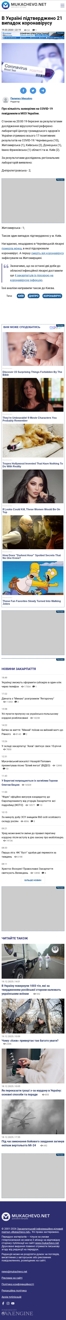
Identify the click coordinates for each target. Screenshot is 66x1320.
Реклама (32, 35)
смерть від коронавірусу (47, 253)
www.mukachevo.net (47, 1243)
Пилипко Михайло (21, 98)
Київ (21, 295)
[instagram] (8, 1304)
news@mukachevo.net (14, 1271)
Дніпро (33, 295)
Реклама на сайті (12, 1277)
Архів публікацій (11, 1296)
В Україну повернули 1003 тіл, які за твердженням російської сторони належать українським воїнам (31, 989)
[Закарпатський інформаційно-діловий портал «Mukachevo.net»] (24, 5)
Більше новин (33, 880)
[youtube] (12, 1304)
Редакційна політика (14, 1290)
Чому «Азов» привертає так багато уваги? (30, 1040)
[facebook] (3, 1304)
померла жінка (12, 248)
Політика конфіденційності (18, 1284)
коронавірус (52, 295)
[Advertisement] (33, 201)
